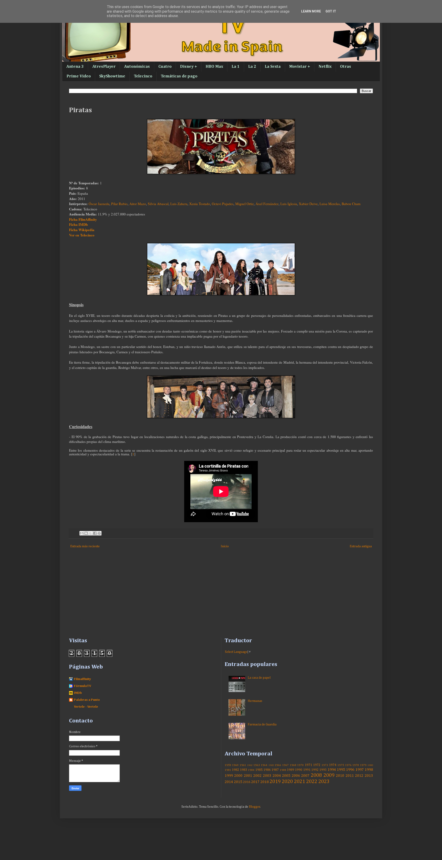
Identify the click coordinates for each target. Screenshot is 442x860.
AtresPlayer (104, 67)
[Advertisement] (207, 598)
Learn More (311, 11)
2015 (238, 782)
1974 (332, 765)
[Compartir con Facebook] (95, 533)
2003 (267, 776)
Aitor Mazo (137, 203)
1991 (307, 770)
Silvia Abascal (158, 203)
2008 (316, 775)
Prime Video (79, 76)
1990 (298, 770)
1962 (250, 765)
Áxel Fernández (267, 203)
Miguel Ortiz (244, 203)
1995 (341, 770)
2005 (286, 776)
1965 (271, 765)
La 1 (236, 67)
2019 (275, 781)
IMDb (78, 693)
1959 (228, 765)
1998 (369, 770)
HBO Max (214, 67)
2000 (238, 776)
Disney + (188, 67)
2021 (299, 781)
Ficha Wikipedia (81, 229)
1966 (278, 765)
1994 (332, 770)
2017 (255, 782)
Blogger (254, 806)
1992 (315, 770)
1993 (323, 770)
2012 (359, 776)
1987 (275, 770)
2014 (229, 782)
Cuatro (165, 67)
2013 (369, 776)
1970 (300, 765)
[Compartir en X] (90, 533)
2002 (257, 776)
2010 (340, 776)
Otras (345, 67)
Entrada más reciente (85, 546)
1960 (235, 765)
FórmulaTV (82, 686)
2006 (296, 776)
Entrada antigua (361, 546)
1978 (355, 765)
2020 (287, 781)
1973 (325, 765)
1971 (308, 765)
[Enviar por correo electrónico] (81, 533)
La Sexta (273, 67)
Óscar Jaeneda (99, 203)
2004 (277, 776)
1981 (228, 770)
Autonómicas (137, 67)
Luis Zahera (178, 203)
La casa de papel (259, 677)
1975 (340, 765)
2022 (311, 781)
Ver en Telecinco (81, 235)
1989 (290, 770)
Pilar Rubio (119, 203)
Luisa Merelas (330, 203)
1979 (363, 765)
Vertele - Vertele (86, 706)
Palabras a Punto (87, 699)
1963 (256, 765)
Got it (331, 11)
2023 (323, 781)
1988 (283, 770)
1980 (370, 765)
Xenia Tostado (199, 203)
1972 (316, 765)
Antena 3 (75, 67)
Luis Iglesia (288, 203)
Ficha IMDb (78, 224)
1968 (293, 765)
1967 (285, 765)
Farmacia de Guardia (262, 724)
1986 (267, 770)
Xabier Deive (308, 203)
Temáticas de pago (179, 76)
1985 (259, 770)
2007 (305, 776)
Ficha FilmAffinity (83, 219)
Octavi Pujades (222, 203)
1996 (350, 770)
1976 (348, 765)
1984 (251, 770)
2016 (246, 782)
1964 (264, 765)
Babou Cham (351, 203)
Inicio (225, 546)
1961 (243, 765)
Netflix (325, 67)
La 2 (252, 67)
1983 (243, 770)
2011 (350, 776)
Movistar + (299, 67)
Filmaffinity (82, 679)
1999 (229, 776)
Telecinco (143, 76)
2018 (264, 782)
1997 (359, 770)
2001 (248, 776)
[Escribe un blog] (86, 533)
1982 (235, 770)
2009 (328, 775)
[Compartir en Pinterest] (99, 533)
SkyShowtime (112, 76)
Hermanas (255, 701)
